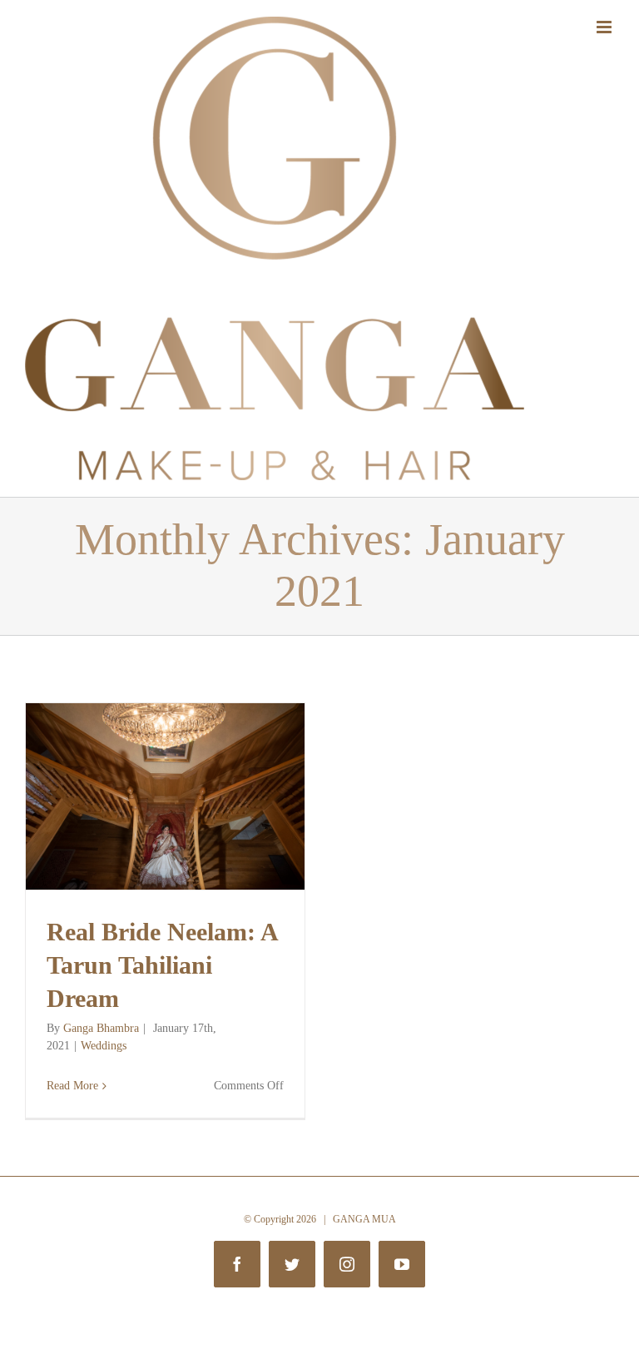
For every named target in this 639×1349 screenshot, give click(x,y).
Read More (72, 1085)
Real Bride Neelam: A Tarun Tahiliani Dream (162, 965)
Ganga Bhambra (101, 1028)
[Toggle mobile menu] (605, 27)
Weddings (103, 1045)
